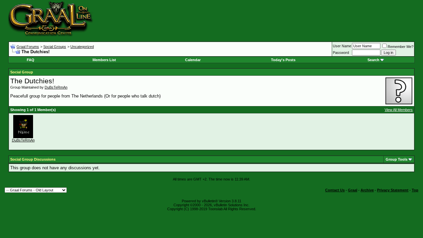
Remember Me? (400, 47)
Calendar (193, 60)
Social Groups (54, 47)
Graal (352, 190)
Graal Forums (28, 47)
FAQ (30, 60)
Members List (104, 60)
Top (415, 190)
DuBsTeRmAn (56, 87)
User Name (342, 46)
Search (373, 60)
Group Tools (396, 159)
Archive (367, 190)
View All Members (399, 110)
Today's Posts (283, 60)
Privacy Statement (392, 190)
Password (341, 53)
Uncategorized (82, 47)
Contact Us (335, 190)
